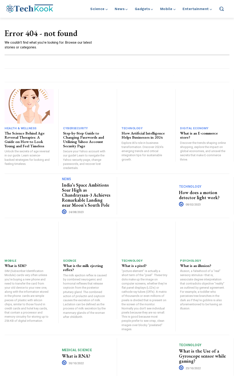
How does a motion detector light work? (199, 195)
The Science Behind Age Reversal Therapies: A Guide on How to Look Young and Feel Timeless (25, 139)
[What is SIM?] (29, 239)
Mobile (10, 260)
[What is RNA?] (31, 357)
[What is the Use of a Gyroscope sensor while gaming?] (149, 357)
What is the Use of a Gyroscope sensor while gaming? (202, 356)
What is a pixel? (134, 265)
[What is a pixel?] (146, 239)
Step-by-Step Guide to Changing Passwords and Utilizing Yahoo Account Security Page (83, 139)
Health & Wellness (21, 128)
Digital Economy (194, 128)
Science (69, 260)
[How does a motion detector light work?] (149, 196)
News (66, 179)
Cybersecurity (75, 128)
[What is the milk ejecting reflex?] (87, 239)
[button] (221, 8)
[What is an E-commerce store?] (204, 106)
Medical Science (77, 350)
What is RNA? (76, 356)
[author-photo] (65, 211)
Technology (132, 128)
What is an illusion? (195, 265)
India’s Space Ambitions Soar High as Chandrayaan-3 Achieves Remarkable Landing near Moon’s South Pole (86, 195)
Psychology (190, 260)
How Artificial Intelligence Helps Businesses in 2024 (143, 135)
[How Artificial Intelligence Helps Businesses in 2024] (146, 106)
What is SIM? (16, 265)
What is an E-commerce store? (199, 135)
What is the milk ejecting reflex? (83, 267)
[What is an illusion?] (204, 239)
